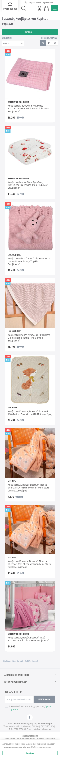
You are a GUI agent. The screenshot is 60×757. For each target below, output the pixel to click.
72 (55, 43)
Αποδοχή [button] (30, 753)
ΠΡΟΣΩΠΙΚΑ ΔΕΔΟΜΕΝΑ (26, 738)
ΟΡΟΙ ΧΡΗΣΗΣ (10, 738)
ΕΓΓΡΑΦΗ (44, 699)
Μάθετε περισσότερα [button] (41, 747)
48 (49, 43)
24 (43, 43)
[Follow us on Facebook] (30, 717)
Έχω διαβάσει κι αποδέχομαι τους (31, 708)
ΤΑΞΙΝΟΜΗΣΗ (7, 38)
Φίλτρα (28, 31)
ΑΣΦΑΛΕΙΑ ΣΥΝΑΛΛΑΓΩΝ (46, 738)
